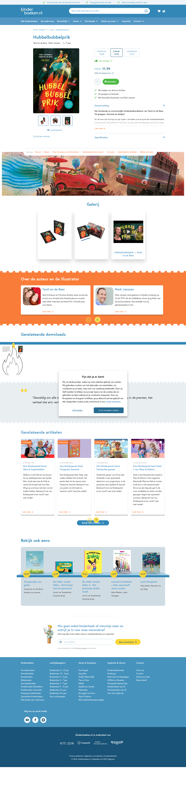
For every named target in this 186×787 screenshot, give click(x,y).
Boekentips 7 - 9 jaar (58, 683)
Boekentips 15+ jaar (58, 693)
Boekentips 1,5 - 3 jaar (59, 673)
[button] (97, 319)
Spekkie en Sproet (86, 686)
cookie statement (112, 401)
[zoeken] (147, 11)
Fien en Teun (84, 680)
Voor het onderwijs (115, 693)
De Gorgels (83, 670)
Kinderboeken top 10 (116, 686)
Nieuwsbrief (141, 680)
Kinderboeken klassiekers (32, 686)
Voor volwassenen (57, 696)
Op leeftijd (62, 21)
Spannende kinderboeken (32, 696)
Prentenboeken (27, 673)
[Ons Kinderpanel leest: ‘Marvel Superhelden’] (37, 477)
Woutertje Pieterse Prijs (117, 683)
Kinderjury (111, 673)
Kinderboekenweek (115, 670)
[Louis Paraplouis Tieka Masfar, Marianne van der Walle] (151, 570)
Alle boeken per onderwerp (32, 699)
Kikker (81, 683)
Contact (137, 21)
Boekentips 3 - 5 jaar (58, 676)
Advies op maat (108, 21)
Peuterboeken (27, 676)
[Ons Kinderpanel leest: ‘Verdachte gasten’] (111, 477)
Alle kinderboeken (29, 21)
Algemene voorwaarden (93, 756)
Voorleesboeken (28, 670)
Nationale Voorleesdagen (118, 676)
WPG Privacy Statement (80, 648)
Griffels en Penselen (115, 680)
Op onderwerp (47, 21)
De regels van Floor (87, 693)
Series (76, 21)
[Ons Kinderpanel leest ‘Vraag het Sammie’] (74, 477)
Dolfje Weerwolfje (86, 676)
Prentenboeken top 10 (116, 689)
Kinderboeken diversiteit (31, 689)
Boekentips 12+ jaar (58, 689)
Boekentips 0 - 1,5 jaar (59, 670)
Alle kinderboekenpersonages (91, 699)
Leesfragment (56, 130)
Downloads (90, 21)
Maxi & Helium (85, 696)
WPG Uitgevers (109, 759)
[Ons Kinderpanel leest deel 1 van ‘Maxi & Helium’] (147, 477)
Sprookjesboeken (28, 683)
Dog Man (82, 673)
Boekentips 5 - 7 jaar (58, 680)
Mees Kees (83, 689)
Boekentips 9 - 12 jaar (59, 686)
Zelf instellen (77, 410)
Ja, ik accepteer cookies (109, 410)
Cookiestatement (110, 756)
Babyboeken (26, 680)
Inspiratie (126, 21)
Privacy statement (76, 756)
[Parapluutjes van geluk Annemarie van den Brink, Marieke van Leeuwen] (35, 572)
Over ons (140, 670)
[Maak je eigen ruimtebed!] (12, 360)
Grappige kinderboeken (31, 693)
